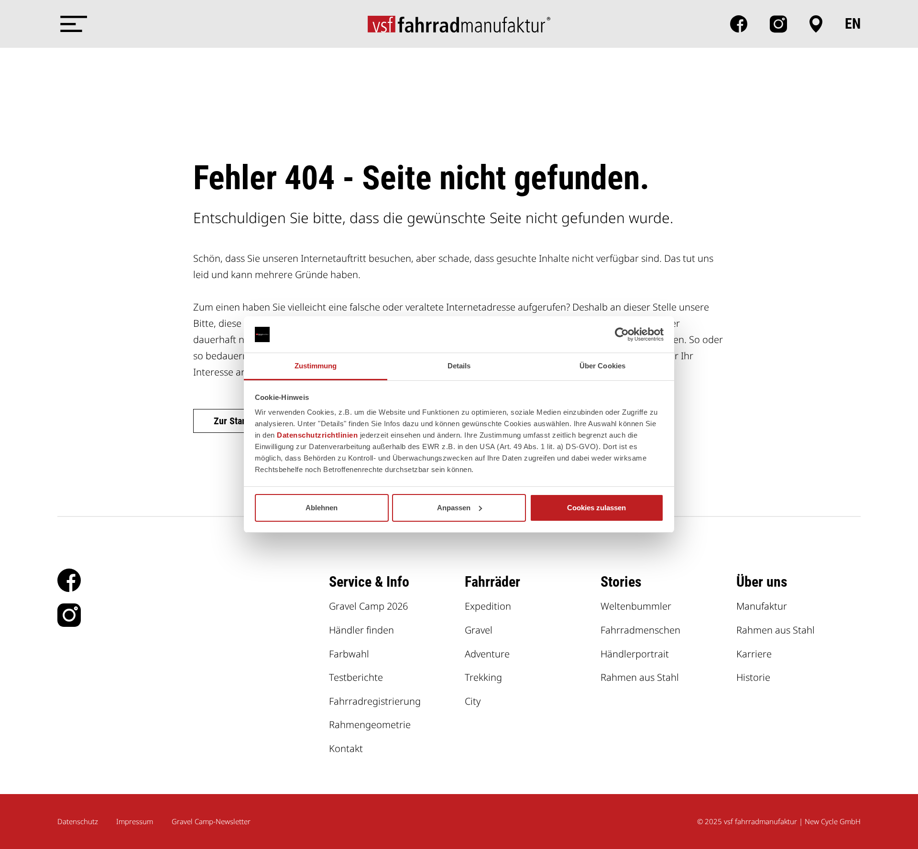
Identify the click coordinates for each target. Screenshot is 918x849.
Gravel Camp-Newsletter (211, 821)
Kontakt (346, 748)
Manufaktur (761, 606)
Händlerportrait (635, 653)
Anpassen (453, 508)
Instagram (778, 23)
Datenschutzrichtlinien (317, 435)
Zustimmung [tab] (316, 366)
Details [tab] (459, 366)
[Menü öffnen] (71, 23)
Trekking (483, 677)
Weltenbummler (636, 606)
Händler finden (361, 629)
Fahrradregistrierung (375, 701)
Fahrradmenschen (640, 629)
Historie (753, 677)
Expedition (488, 606)
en (853, 24)
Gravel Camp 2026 (368, 606)
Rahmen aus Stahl (640, 677)
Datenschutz (77, 821)
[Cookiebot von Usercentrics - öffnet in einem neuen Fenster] (622, 334)
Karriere (754, 653)
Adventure (487, 653)
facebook (738, 23)
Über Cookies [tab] (602, 366)
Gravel (478, 629)
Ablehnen (322, 508)
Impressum (134, 821)
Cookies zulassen (596, 508)
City (473, 701)
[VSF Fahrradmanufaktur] (459, 23)
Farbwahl (349, 653)
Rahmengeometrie (370, 724)
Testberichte (356, 677)
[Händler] (815, 23)
